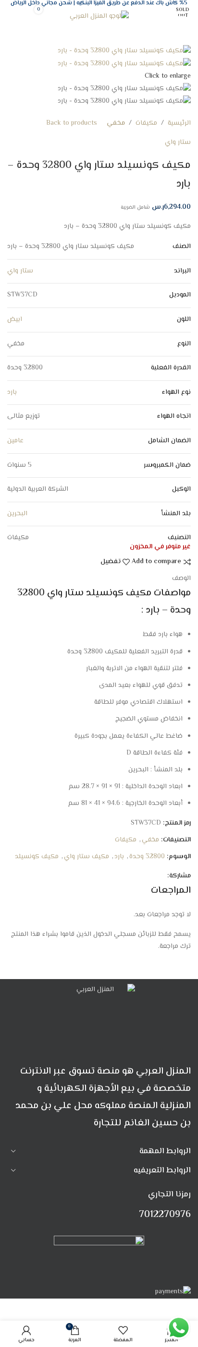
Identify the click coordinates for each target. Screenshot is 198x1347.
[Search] (17, 16)
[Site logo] (99, 17)
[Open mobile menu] (181, 16)
